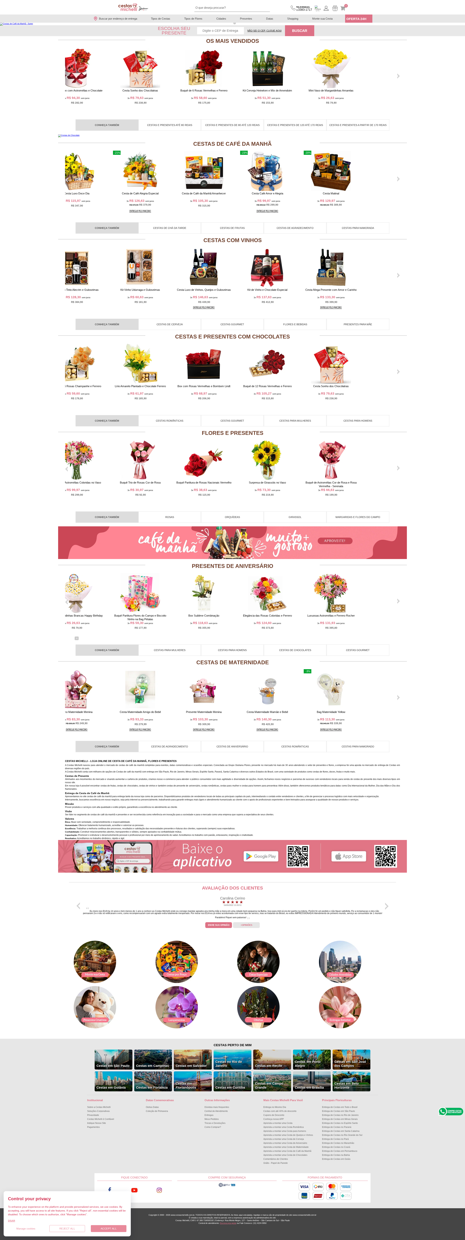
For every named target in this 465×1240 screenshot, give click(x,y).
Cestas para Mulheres (295, 420)
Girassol (295, 517)
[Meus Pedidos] (335, 8)
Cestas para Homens (357, 420)
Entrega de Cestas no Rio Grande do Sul (342, 1135)
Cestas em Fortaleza (152, 1087)
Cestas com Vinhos (232, 240)
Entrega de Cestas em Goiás (336, 1159)
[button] (230, 23)
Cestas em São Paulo (113, 1066)
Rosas (169, 517)
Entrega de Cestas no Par (335, 1139)
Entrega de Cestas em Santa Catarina (340, 1131)
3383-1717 (304, 8)
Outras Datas (152, 1107)
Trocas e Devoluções (215, 1123)
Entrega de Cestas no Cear (336, 1147)
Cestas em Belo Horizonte (346, 1085)
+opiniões (246, 925)
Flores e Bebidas (295, 324)
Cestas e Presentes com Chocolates (232, 337)
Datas (269, 18)
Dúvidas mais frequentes (217, 1107)
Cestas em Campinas (152, 1066)
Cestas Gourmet (232, 324)
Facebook (109, 1190)
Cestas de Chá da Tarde (169, 228)
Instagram (159, 1190)
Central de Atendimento (216, 1111)
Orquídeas (232, 517)
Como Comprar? (213, 1127)
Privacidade (93, 1115)
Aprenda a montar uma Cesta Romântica (283, 1127)
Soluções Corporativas (98, 1111)
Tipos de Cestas (160, 18)
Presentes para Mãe (358, 324)
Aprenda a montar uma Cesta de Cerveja (283, 1139)
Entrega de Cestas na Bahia (336, 1155)
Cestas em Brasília (309, 1087)
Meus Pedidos (212, 1119)
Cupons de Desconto (273, 1115)
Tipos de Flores (193, 18)
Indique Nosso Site (96, 1123)
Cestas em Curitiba (230, 1087)
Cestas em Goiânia (111, 1087)
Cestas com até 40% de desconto (279, 1111)
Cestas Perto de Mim (233, 1045)
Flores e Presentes (232, 433)
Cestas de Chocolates (295, 650)
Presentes (246, 18)
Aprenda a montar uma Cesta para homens (284, 1131)
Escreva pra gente (228, 1223)
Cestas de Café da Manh (232, 144)
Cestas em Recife (268, 1066)
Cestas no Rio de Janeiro (228, 1064)
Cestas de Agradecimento (295, 228)
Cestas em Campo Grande (269, 1085)
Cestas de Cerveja (170, 324)
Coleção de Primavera (157, 1111)
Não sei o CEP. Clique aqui (264, 31)
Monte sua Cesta (322, 18)
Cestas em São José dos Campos (350, 1064)
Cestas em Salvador (191, 1066)
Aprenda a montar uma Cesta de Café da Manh (287, 1151)
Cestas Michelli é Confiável (100, 1119)
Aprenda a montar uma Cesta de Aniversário (285, 1143)
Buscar (299, 31)
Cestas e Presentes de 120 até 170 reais (295, 125)
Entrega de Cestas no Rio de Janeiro (340, 1115)
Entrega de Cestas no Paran (336, 1127)
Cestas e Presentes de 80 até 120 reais (232, 125)
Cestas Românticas (169, 420)
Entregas (209, 1115)
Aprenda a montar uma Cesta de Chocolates (285, 1155)
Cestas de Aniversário (232, 746)
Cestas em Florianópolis (186, 1085)
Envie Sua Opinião (218, 925)
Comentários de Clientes (275, 1159)
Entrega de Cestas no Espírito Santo (340, 1123)
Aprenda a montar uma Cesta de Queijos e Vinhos (288, 1135)
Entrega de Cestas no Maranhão (338, 1143)
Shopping (292, 18)
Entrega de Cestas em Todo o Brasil (339, 1107)
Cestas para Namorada (358, 228)
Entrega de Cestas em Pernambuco (339, 1151)
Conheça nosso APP (273, 1119)
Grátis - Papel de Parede (275, 1163)
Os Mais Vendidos (232, 41)
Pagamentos (93, 1127)
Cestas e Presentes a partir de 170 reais (358, 125)
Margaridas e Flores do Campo (357, 517)
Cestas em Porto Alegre (308, 1064)
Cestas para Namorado (358, 746)
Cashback (318, 8)
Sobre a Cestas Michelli (99, 1107)
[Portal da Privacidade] (227, 1186)
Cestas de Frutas (232, 228)
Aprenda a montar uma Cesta (277, 1123)
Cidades (221, 18)
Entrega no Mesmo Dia (274, 1107)
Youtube (134, 1190)
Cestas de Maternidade (232, 662)
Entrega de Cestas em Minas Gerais (340, 1119)
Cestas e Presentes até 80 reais (169, 125)
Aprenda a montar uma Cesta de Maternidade (286, 1147)
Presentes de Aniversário (232, 566)
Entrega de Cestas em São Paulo (338, 1111)
